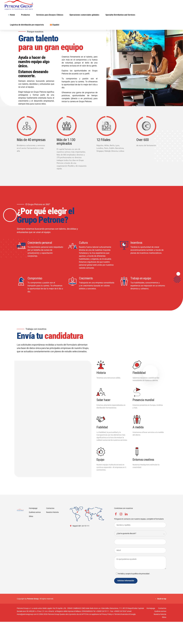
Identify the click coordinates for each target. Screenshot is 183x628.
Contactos (50, 508)
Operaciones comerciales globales (84, 15)
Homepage (33, 508)
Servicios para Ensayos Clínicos (49, 15)
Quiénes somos (35, 512)
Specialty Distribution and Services (120, 15)
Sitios (31, 516)
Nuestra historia (52, 512)
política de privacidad (141, 574)
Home (12, 15)
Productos (25, 15)
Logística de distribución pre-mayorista (27, 25)
